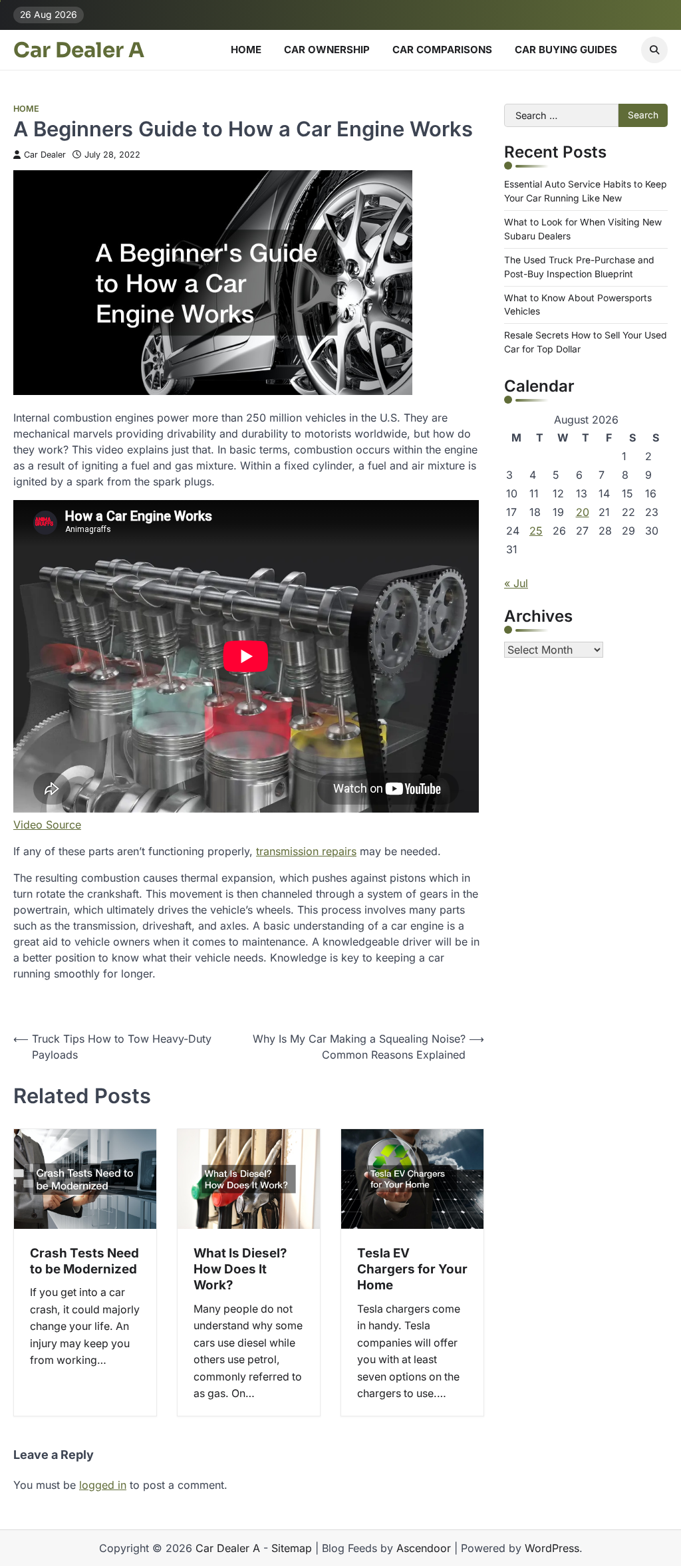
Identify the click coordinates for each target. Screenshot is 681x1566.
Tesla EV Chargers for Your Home (412, 1269)
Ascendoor (423, 1548)
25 (536, 530)
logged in (102, 1485)
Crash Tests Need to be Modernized (84, 1261)
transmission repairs (306, 851)
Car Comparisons (442, 49)
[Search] (654, 50)
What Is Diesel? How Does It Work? (240, 1269)
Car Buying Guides (566, 49)
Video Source (47, 824)
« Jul (516, 583)
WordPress (552, 1548)
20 (582, 512)
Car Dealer (45, 155)
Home (246, 49)
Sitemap (291, 1548)
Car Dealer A (78, 50)
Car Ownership (327, 49)
